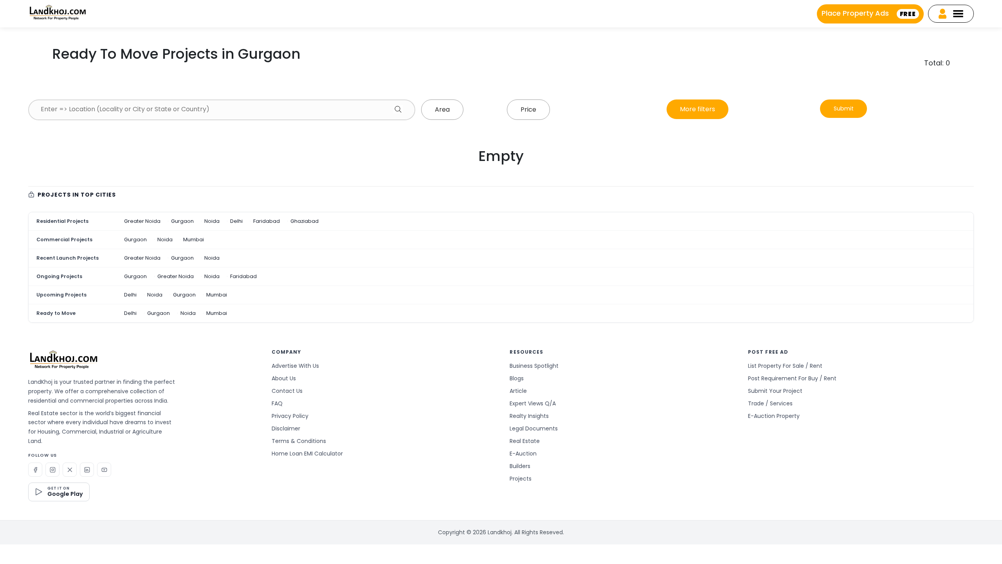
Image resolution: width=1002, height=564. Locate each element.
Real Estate (525, 441)
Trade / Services (770, 403)
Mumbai (193, 239)
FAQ (277, 403)
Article (518, 391)
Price (528, 109)
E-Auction (523, 453)
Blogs (517, 378)
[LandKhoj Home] (63, 359)
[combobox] (221, 109)
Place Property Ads (869, 13)
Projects (521, 479)
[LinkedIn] (87, 470)
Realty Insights (529, 416)
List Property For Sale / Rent (785, 366)
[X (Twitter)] (70, 470)
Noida (212, 221)
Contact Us (287, 391)
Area (442, 109)
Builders (520, 466)
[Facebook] (35, 470)
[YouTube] (104, 470)
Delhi (236, 221)
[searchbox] (222, 109)
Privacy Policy (290, 416)
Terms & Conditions (299, 441)
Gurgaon (182, 221)
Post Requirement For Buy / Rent (792, 378)
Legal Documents (534, 428)
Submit (844, 108)
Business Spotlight (534, 366)
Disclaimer (286, 428)
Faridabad (266, 221)
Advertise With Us (295, 366)
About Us (284, 378)
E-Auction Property (774, 416)
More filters (697, 109)
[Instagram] (52, 470)
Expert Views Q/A (533, 403)
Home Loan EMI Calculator (307, 453)
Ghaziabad (304, 221)
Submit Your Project (775, 391)
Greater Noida (142, 221)
